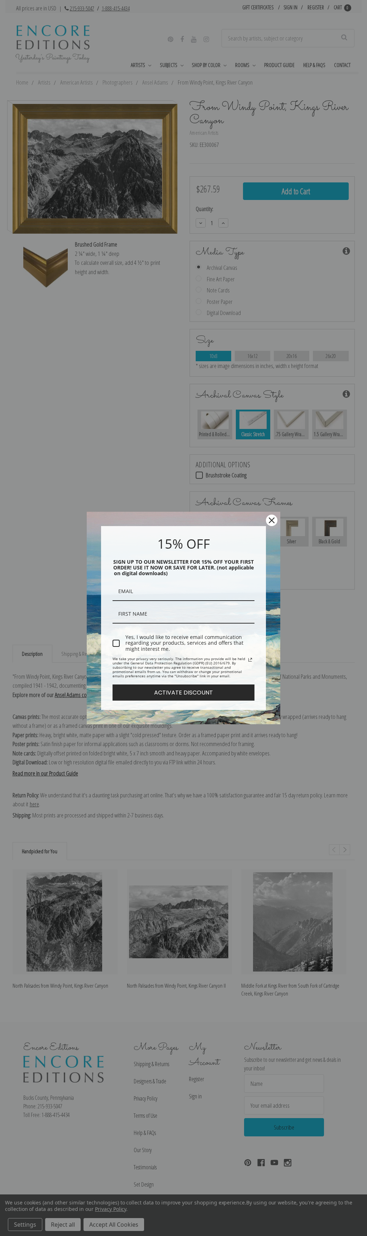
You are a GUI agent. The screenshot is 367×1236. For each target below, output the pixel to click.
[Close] (271, 520)
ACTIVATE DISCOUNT (183, 692)
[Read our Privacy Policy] (250, 659)
